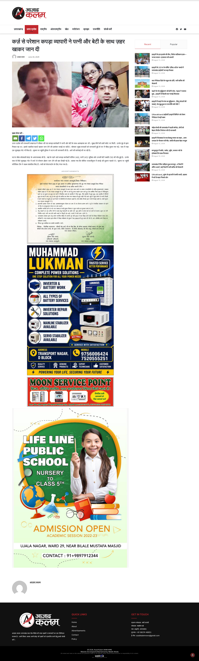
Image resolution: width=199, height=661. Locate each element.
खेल (66, 29)
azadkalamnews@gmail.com (147, 635)
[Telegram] (28, 138)
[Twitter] (35, 138)
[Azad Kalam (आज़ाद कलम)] (29, 13)
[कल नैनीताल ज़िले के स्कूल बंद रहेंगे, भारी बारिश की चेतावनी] (142, 83)
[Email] (15, 138)
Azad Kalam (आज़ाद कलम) (103, 650)
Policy (74, 639)
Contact (75, 635)
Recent (147, 44)
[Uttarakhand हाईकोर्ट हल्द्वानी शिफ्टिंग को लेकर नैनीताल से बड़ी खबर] (142, 118)
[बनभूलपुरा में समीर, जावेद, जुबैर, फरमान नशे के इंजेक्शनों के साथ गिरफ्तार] (142, 155)
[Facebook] (22, 138)
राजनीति (96, 29)
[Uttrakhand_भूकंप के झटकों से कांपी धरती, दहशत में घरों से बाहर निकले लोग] (142, 177)
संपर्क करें (108, 29)
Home (74, 622)
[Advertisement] (129, 10)
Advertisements (78, 631)
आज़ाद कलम (21, 57)
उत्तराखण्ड (18, 29)
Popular (173, 44)
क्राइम (86, 29)
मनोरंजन (76, 29)
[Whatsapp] (41, 138)
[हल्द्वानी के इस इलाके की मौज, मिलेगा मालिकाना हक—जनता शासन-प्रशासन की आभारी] (142, 58)
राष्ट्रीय (43, 29)
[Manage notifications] (192, 655)
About (74, 626)
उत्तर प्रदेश (31, 29)
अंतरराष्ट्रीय (55, 29)
